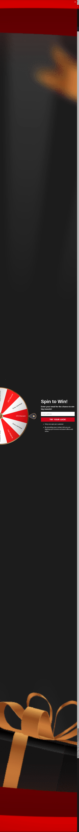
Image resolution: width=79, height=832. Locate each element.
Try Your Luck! (58, 419)
